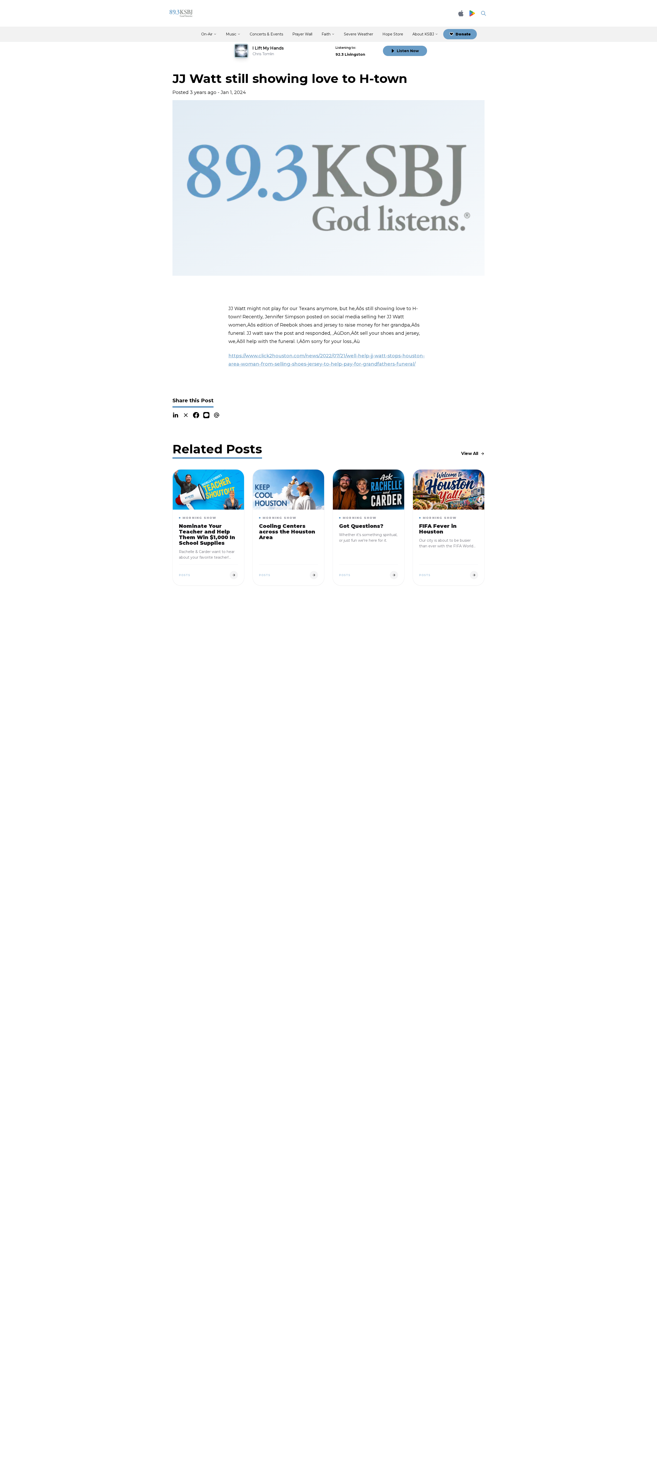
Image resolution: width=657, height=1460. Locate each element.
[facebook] (196, 415)
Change (368, 48)
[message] (206, 415)
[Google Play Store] (472, 13)
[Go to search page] (483, 13)
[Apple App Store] (461, 13)
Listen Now (408, 51)
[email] (217, 415)
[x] (186, 415)
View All (469, 453)
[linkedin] (175, 415)
